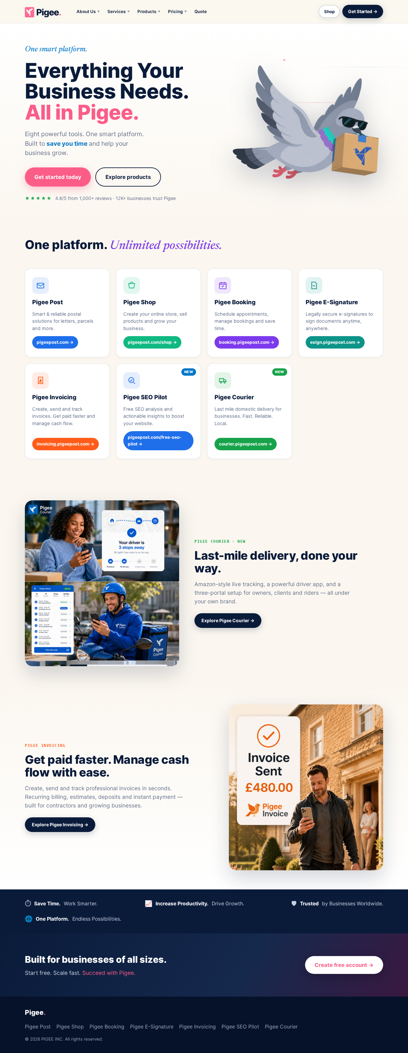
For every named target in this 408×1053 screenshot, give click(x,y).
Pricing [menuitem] (177, 11)
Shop (329, 11)
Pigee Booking (107, 1026)
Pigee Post (38, 1026)
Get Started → (362, 11)
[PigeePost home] (43, 11)
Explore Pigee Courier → (227, 620)
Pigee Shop (70, 1026)
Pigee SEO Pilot (240, 1026)
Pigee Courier (281, 1026)
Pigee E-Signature (151, 1026)
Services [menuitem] (118, 11)
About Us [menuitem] (88, 11)
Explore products (128, 177)
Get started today (57, 177)
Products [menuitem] (148, 11)
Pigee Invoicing (197, 1026)
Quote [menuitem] (200, 11)
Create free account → (344, 965)
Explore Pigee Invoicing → (60, 824)
